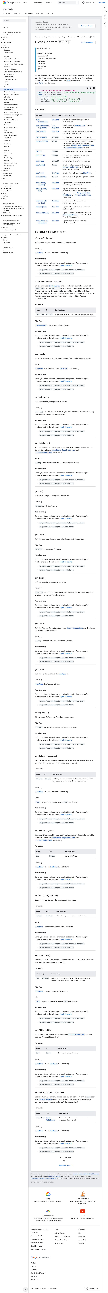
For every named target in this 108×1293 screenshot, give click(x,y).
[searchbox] (14, 20)
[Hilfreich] (90, 36)
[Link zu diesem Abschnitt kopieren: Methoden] (47, 109)
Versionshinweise (37, 1243)
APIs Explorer (59, 1243)
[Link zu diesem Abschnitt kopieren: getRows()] (48, 578)
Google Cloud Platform (38, 1273)
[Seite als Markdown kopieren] (67, 42)
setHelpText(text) (41, 190)
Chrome (33, 1266)
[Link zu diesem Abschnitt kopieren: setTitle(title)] (55, 1030)
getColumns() (41, 137)
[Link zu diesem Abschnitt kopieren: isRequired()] (51, 713)
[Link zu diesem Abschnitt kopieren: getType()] (48, 669)
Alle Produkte (35, 1280)
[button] (14, 35)
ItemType (55, 173)
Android (33, 1263)
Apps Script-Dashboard (62, 1236)
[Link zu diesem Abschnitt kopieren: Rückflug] (44, 248)
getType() (40, 173)
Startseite (38, 37)
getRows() (40, 161)
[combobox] (68, 2)
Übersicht (6, 14)
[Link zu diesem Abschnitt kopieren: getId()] (46, 491)
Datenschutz (52, 1288)
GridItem (55, 120)
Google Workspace (50, 37)
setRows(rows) (41, 207)
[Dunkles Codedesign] (90, 87)
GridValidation (45, 1099)
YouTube (81, 1243)
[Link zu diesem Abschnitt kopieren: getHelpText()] (53, 443)
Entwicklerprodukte (37, 1239)
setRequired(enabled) (41, 202)
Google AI (34, 1276)
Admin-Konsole (60, 1233)
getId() (39, 151)
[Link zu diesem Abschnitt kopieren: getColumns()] (51, 397)
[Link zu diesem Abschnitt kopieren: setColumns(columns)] (59, 756)
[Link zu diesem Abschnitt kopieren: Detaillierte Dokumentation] (68, 232)
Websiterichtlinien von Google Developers (43, 1178)
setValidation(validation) (42, 222)
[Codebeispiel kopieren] (94, 87)
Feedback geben (87, 42)
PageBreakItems (88, 145)
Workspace (21, 2)
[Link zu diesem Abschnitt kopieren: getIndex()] (49, 535)
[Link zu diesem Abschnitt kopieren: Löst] (41, 798)
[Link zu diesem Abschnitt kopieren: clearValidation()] (57, 238)
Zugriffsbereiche (65, 265)
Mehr (48, 2)
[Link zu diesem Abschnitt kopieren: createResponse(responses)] (66, 281)
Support (50, 14)
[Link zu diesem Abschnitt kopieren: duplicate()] (50, 354)
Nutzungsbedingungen (38, 1249)
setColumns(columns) (41, 184)
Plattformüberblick (37, 1236)
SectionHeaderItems (73, 148)
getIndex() (40, 155)
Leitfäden (17, 14)
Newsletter (82, 1236)
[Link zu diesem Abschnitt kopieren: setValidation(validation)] (66, 1092)
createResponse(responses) (42, 127)
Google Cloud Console (62, 1240)
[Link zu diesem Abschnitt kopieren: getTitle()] (49, 624)
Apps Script (38, 2)
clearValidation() (42, 121)
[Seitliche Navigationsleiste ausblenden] (25, 1289)
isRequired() (41, 177)
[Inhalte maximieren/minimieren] (49, 48)
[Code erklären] (87, 87)
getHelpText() (42, 141)
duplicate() (41, 131)
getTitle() (40, 165)
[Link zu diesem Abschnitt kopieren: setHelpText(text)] (57, 830)
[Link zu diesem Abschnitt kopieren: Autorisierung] (48, 259)
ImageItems (76, 145)
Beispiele (39, 14)
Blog (79, 1233)
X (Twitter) (82, 1240)
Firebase (34, 1270)
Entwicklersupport (37, 1246)
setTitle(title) (42, 213)
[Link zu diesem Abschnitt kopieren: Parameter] (45, 304)
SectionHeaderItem (70, 167)
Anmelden (101, 2)
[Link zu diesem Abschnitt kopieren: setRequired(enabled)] (61, 895)
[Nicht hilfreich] (94, 36)
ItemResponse (55, 127)
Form (68, 81)
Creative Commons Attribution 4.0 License (86, 1174)
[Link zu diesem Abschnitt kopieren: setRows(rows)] (53, 955)
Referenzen (28, 14)
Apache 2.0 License (54, 1176)
